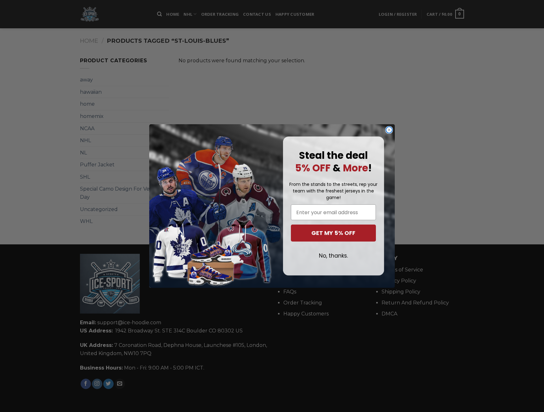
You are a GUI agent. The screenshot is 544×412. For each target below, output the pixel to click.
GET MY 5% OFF (333, 233)
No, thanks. (333, 255)
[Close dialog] (389, 130)
